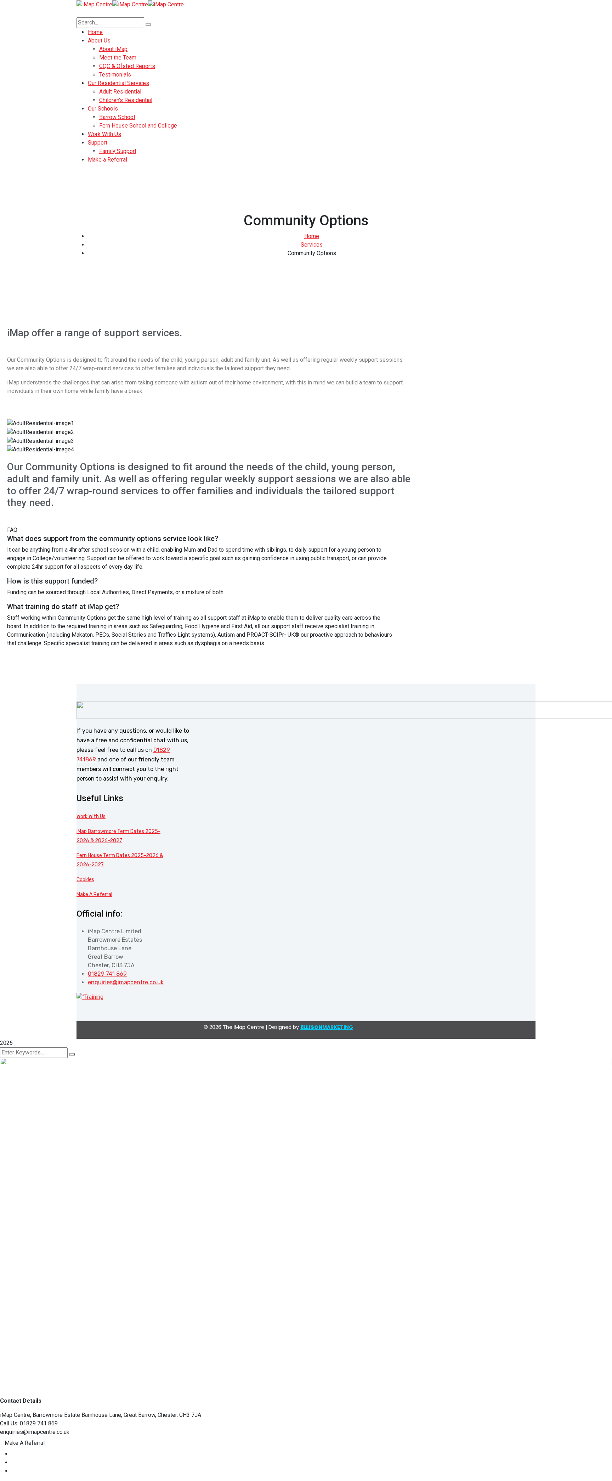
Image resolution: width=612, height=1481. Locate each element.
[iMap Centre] (94, 4)
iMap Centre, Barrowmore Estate (40, 1415)
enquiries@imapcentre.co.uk (126, 982)
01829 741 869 (107, 973)
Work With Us (91, 816)
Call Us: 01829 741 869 (29, 1423)
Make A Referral (94, 894)
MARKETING (326, 1027)
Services (312, 244)
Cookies (85, 880)
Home (311, 236)
